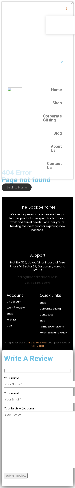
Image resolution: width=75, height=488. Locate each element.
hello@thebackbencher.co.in (38, 277)
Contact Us (60, 165)
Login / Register (16, 307)
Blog (60, 133)
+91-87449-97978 (38, 283)
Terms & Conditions (52, 326)
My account (14, 301)
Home (60, 89)
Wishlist (11, 319)
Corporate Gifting (60, 118)
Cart (9, 325)
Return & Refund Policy (53, 332)
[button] (53, 38)
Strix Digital (37, 345)
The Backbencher (37, 342)
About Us (60, 148)
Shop (60, 103)
